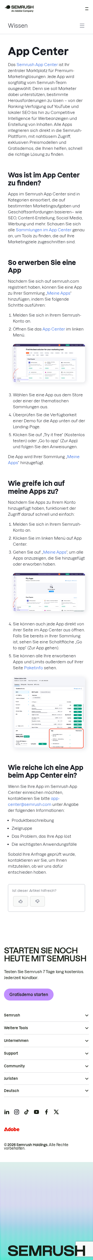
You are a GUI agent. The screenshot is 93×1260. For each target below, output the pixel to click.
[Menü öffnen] (87, 8)
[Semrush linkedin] (7, 1112)
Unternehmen (16, 1041)
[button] (37, 901)
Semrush (12, 1015)
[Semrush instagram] (17, 1112)
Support (11, 1053)
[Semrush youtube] (36, 1112)
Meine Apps (58, 293)
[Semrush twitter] (56, 1112)
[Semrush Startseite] (19, 8)
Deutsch (11, 1091)
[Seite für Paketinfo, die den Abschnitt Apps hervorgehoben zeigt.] (49, 747)
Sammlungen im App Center (43, 230)
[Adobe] (11, 1129)
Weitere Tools (16, 1028)
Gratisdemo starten (28, 994)
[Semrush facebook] (46, 1112)
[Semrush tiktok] (26, 1112)
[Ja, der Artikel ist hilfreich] (20, 901)
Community (14, 1066)
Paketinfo (33, 668)
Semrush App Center (37, 64)
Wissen (18, 26)
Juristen (11, 1079)
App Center (53, 329)
